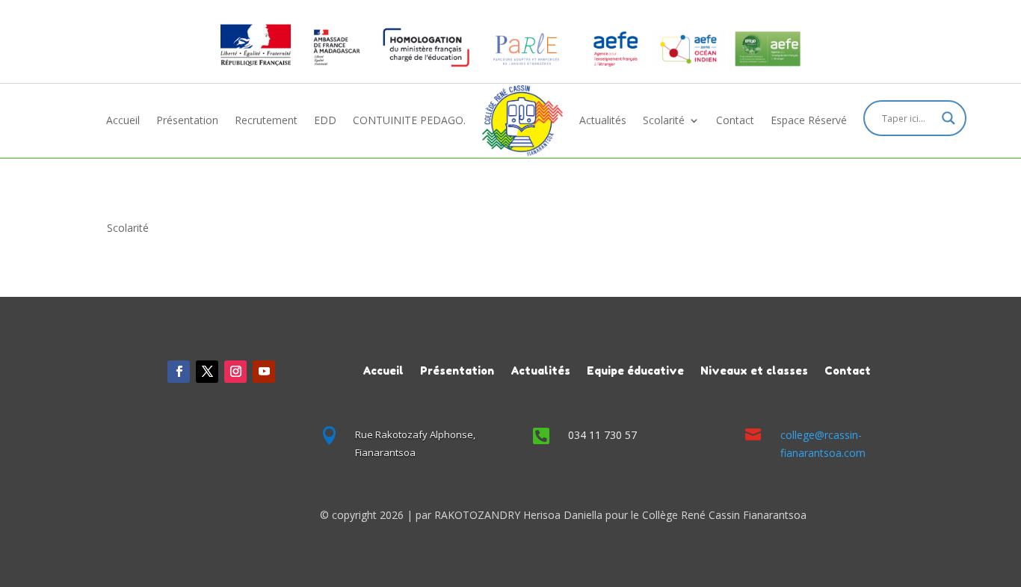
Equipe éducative (635, 370)
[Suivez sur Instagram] (235, 371)
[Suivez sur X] (207, 371)
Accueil (123, 120)
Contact (735, 120)
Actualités (602, 120)
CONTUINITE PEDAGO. (409, 120)
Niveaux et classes (754, 370)
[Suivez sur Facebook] (178, 371)
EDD (325, 120)
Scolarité (664, 120)
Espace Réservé (809, 120)
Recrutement (266, 120)
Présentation (187, 120)
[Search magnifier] (948, 118)
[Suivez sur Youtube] (264, 371)
